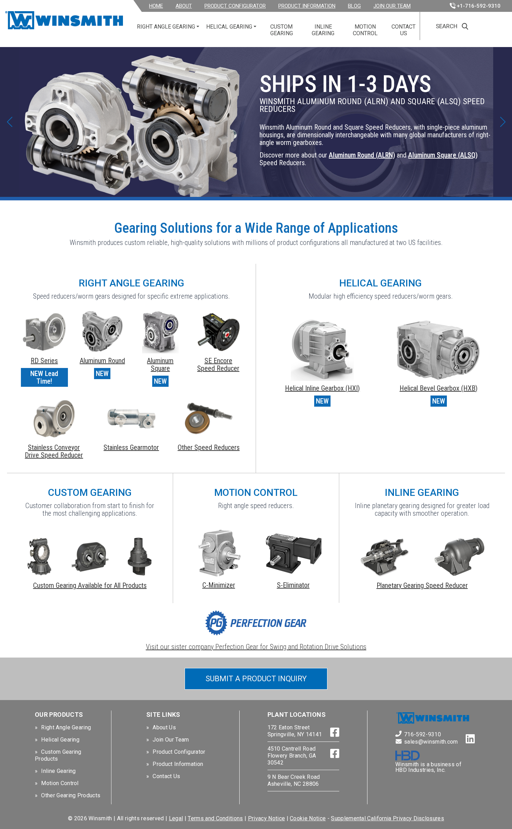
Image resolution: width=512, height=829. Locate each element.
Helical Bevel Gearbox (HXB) (438, 388)
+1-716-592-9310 (479, 6)
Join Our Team (171, 739)
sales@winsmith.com (431, 741)
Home (156, 6)
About (184, 6)
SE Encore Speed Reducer (218, 364)
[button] (9, 122)
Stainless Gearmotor (131, 447)
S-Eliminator (293, 585)
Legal (176, 818)
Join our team (392, 6)
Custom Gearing (281, 30)
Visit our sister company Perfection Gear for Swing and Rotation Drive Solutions (256, 647)
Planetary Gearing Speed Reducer (422, 585)
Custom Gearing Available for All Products (90, 585)
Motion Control (365, 30)
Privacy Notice (266, 818)
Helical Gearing (229, 26)
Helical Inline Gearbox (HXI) (322, 388)
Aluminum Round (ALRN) (362, 155)
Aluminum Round (102, 360)
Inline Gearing (323, 30)
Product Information (306, 6)
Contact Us (403, 30)
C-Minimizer (218, 585)
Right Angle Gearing (166, 26)
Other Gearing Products (70, 795)
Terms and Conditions (215, 818)
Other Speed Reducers (209, 447)
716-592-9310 (422, 734)
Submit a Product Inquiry (256, 678)
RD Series (44, 360)
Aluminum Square (160, 364)
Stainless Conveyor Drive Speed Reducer (54, 451)
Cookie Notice (308, 818)
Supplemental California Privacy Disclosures (387, 818)
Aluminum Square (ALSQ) (443, 155)
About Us (164, 727)
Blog (354, 6)
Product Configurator (235, 6)
